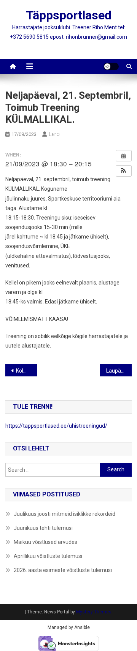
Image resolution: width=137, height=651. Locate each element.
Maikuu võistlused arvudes (45, 542)
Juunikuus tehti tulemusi (43, 528)
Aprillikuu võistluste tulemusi (48, 556)
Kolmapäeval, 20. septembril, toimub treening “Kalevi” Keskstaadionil (26, 371)
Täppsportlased (69, 15)
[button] (123, 171)
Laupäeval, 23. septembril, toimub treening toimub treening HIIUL (119, 371)
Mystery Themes (94, 612)
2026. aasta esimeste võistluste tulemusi (63, 570)
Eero (54, 134)
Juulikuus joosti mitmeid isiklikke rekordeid (64, 514)
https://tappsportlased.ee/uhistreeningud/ (56, 426)
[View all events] (124, 155)
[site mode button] (111, 66)
